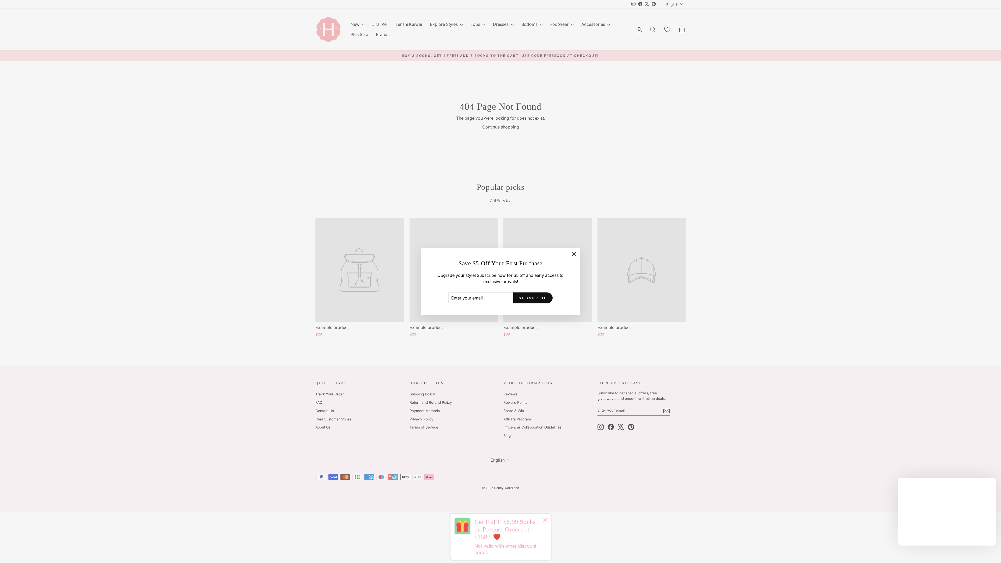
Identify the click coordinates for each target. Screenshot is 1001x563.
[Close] (545, 520)
